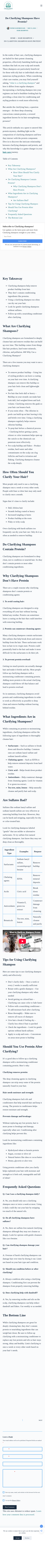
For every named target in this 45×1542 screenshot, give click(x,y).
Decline (27, 1538)
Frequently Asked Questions (20, 214)
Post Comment (9, 1507)
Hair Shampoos (22, 30)
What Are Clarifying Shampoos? (22, 169)
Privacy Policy (16, 1500)
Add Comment (9, 1472)
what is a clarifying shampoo (22, 83)
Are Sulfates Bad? (21, 200)
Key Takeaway (14, 165)
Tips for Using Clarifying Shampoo (23, 204)
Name (6, 1449)
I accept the (12, 1500)
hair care (7, 152)
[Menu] (41, 6)
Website (6, 1464)
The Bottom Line (15, 218)
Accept (18, 1538)
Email (6, 1456)
